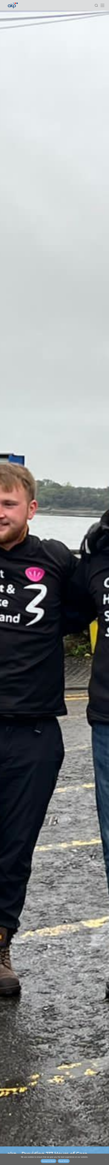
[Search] (96, 5)
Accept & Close (48, 1161)
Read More (63, 1161)
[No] (105, 1159)
